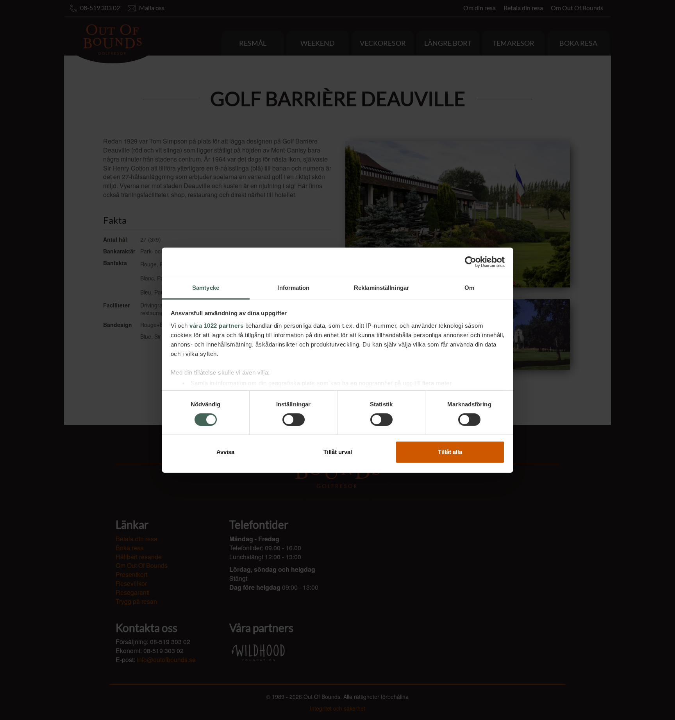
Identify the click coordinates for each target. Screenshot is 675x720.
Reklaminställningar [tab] (381, 287)
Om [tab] (469, 287)
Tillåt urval (337, 452)
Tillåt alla (450, 452)
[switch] (293, 419)
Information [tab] (293, 287)
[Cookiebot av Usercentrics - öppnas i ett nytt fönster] (470, 262)
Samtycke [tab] (205, 287)
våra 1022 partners (216, 325)
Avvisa (225, 452)
